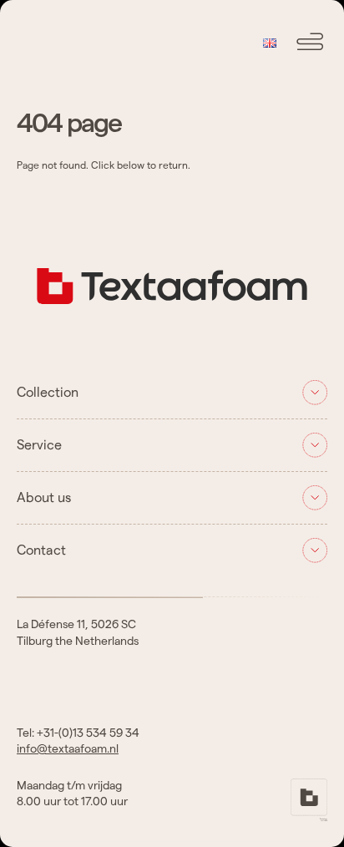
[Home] (172, 317)
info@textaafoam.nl (68, 749)
